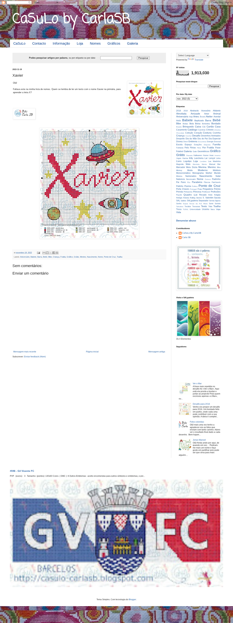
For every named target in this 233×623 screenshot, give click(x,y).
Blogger (132, 599)
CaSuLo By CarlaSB (191, 233)
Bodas (185, 124)
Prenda (179, 192)
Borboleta (206, 124)
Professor (206, 192)
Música (179, 176)
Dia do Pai (203, 138)
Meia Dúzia (191, 167)
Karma (185, 158)
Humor (206, 155)
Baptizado (199, 120)
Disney (179, 141)
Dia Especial (215, 138)
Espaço (188, 144)
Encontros (202, 142)
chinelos (217, 130)
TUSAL (185, 209)
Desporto (180, 138)
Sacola (217, 198)
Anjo (191, 117)
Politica (195, 186)
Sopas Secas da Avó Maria (195, 204)
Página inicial (92, 352)
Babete (33, 257)
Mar (219, 164)
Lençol (212, 158)
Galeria (132, 43)
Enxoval (217, 142)
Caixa (198, 126)
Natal (218, 176)
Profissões (216, 192)
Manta (204, 164)
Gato (195, 151)
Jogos (178, 158)
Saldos (183, 201)
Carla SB (186, 237)
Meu (219, 167)
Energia (210, 142)
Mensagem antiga (156, 352)
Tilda (210, 206)
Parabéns (197, 182)
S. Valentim (208, 198)
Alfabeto (217, 111)
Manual (212, 164)
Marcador (180, 167)
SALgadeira (192, 200)
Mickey (179, 170)
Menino (83, 257)
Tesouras (196, 206)
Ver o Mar (197, 383)
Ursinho (205, 209)
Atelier (209, 116)
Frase (218, 147)
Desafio (196, 135)
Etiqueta (207, 145)
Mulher (209, 173)
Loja (80, 43)
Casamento (181, 130)
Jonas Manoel (199, 440)
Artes (196, 116)
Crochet (188, 136)
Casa (218, 126)
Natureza (180, 179)
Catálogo (192, 129)
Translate (199, 60)
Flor (204, 147)
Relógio (179, 198)
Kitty (191, 158)
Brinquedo (188, 126)
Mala (188, 164)
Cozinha (217, 133)
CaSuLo (19, 43)
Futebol (179, 151)
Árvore (202, 117)
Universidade (195, 209)
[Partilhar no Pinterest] (57, 252)
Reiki (210, 195)
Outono (208, 179)
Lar (206, 158)
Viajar (218, 209)
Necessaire (191, 179)
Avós (178, 120)
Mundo (217, 173)
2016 (178, 111)
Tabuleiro (179, 206)
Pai (177, 182)
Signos (218, 201)
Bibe (50, 257)
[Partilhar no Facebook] (53, 252)
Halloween (197, 155)
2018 (186, 111)
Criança (56, 257)
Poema (187, 186)
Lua (209, 161)
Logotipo (187, 161)
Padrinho (216, 179)
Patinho (179, 186)
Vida (178, 212)
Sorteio (218, 204)
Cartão (210, 126)
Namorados (190, 176)
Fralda (63, 257)
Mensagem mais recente (24, 352)
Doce (185, 142)
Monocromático (183, 173)
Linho (218, 158)
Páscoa (207, 182)
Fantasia (179, 148)
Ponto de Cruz (110, 257)
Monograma (198, 173)
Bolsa (197, 123)
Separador (203, 200)
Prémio (217, 189)
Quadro (188, 194)
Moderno (203, 170)
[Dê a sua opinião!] (47, 252)
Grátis (76, 257)
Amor (206, 114)
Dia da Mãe (191, 138)
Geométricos (203, 151)
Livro (178, 161)
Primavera (188, 192)
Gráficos (113, 43)
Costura (207, 132)
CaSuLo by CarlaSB (71, 19)
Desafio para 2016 (201, 404)
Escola (179, 144)
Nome (100, 257)
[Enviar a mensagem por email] (44, 252)
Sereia (211, 201)
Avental (217, 116)
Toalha (119, 257)
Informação (61, 43)
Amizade (195, 113)
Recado (203, 195)
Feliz (187, 147)
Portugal (193, 189)
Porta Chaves (182, 189)
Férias (193, 147)
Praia (200, 189)
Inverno (218, 155)
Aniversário (25, 257)
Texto (204, 206)
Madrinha (217, 161)
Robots (186, 198)
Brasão (179, 127)
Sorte (211, 204)
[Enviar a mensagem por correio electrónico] (38, 253)
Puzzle (179, 195)
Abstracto (194, 111)
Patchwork (216, 182)
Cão (204, 127)
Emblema (192, 141)
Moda (190, 170)
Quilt (195, 195)
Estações (198, 145)
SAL (178, 200)
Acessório (205, 111)
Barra (39, 257)
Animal (217, 113)
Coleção (189, 133)
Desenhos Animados (211, 136)
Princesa (197, 192)
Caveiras (202, 130)
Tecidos (188, 206)
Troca (178, 209)
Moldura (217, 170)
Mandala (196, 164)
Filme (199, 148)
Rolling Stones (196, 198)
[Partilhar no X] (50, 252)
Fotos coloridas (197, 422)
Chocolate (180, 133)
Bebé (45, 257)
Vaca (212, 209)
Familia (217, 144)
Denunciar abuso (186, 220)
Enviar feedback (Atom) (35, 356)
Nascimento (92, 257)
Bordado (216, 123)
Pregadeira (208, 189)
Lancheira (198, 158)
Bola (192, 123)
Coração (198, 133)
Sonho (178, 204)
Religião (217, 195)
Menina (202, 167)
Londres (203, 161)
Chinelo (210, 130)
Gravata (189, 155)
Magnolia (180, 164)
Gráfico (70, 257)
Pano (183, 182)
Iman (211, 155)
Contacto (39, 43)
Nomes (95, 43)
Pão (188, 182)
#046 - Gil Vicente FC (22, 471)
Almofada (181, 113)
